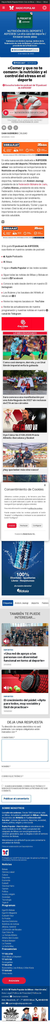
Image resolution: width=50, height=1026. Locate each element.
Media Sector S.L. (29, 534)
